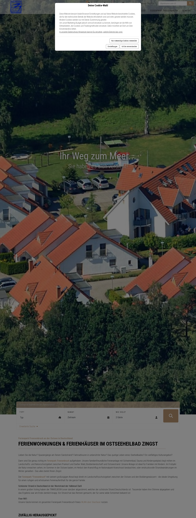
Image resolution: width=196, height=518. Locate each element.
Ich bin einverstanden (129, 47)
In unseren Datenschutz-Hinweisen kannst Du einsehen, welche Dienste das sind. (91, 32)
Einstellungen (112, 47)
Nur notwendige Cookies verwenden (124, 41)
